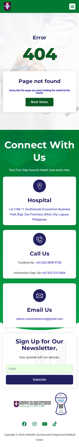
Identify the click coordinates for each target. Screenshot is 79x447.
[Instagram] (34, 423)
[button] (72, 6)
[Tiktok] (54, 423)
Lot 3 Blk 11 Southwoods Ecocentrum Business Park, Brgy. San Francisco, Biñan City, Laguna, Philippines (39, 214)
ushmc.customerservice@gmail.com (39, 319)
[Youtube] (44, 423)
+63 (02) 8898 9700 (48, 262)
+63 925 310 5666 (53, 273)
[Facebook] (24, 423)
